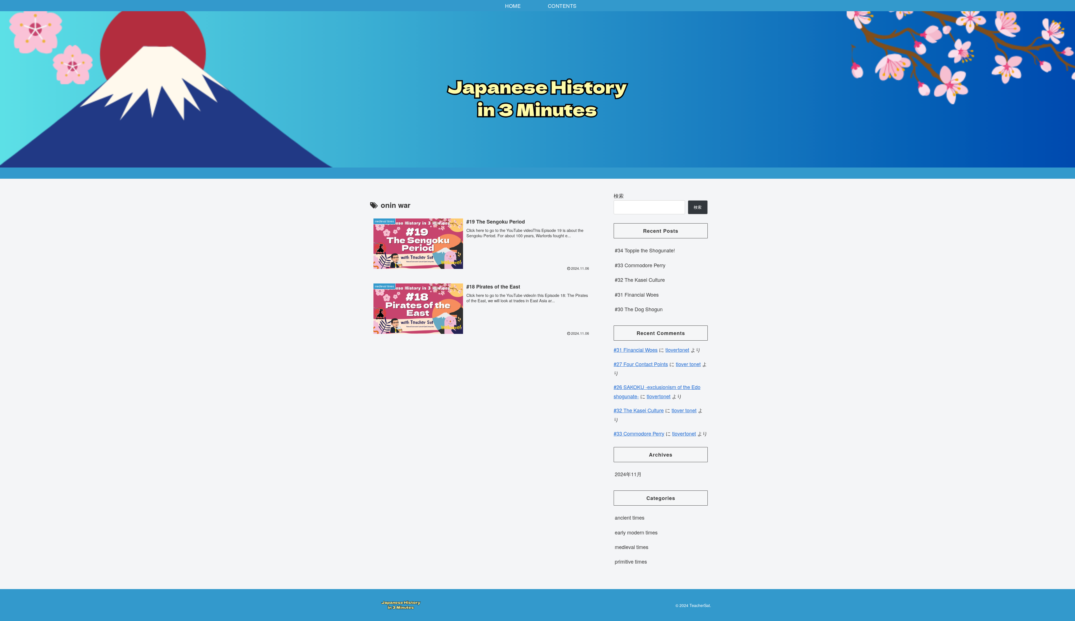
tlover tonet (688, 364)
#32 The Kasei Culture (640, 279)
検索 (619, 195)
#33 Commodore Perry (640, 265)
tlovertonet (677, 349)
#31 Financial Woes (637, 294)
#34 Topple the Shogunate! (645, 250)
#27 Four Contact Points (641, 364)
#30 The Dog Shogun (639, 309)
